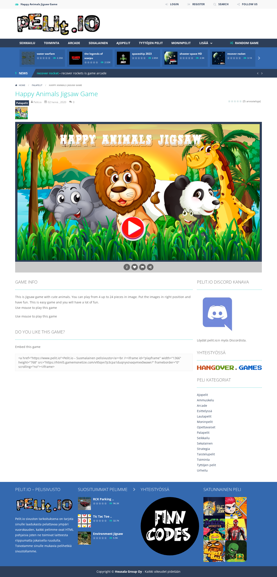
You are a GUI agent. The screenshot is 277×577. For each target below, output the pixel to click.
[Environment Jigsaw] (84, 538)
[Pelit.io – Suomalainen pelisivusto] (58, 23)
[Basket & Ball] (214, 550)
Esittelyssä (204, 411)
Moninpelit (181, 43)
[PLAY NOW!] (28, 58)
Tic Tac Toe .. (102, 516)
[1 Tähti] (229, 101)
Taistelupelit (206, 454)
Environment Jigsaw (108, 534)
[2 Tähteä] (232, 101)
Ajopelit (123, 43)
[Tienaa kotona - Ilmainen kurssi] (170, 526)
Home (22, 85)
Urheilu (202, 470)
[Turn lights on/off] (127, 267)
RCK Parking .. (103, 499)
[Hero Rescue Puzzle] (236, 507)
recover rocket (236, 54)
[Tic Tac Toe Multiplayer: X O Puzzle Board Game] (84, 520)
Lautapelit (204, 416)
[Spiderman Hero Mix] (236, 529)
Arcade (74, 43)
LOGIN (174, 4)
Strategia (203, 449)
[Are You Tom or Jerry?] (214, 507)
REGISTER (198, 4)
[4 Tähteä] (238, 101)
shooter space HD (191, 54)
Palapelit (37, 85)
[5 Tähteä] (240, 101)
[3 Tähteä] (235, 101)
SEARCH (223, 4)
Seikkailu (27, 43)
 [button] (142, 267)
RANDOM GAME (246, 43)
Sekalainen (98, 43)
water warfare (46, 54)
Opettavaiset (206, 427)
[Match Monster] (214, 529)
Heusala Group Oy (128, 571)
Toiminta (51, 43)
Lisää (203, 43)
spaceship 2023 (142, 54)
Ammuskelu (205, 400)
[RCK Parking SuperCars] (84, 503)
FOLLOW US (250, 4)
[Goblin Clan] (236, 550)
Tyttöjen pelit (151, 43)
